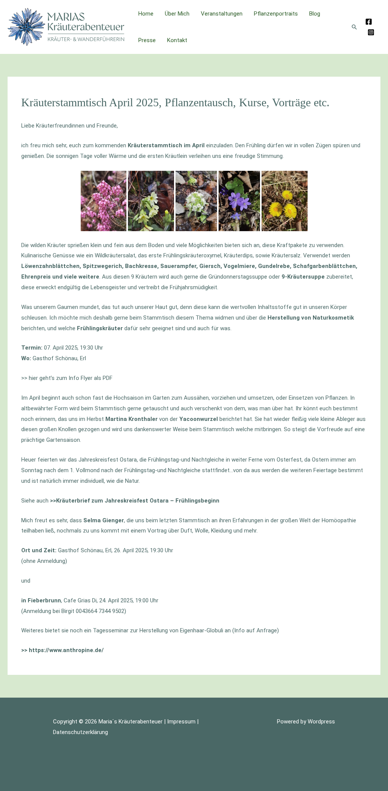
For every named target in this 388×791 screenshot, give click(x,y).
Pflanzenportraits (276, 13)
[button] (354, 27)
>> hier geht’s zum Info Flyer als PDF (67, 378)
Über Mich (177, 13)
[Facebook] (368, 21)
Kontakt (177, 40)
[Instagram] (371, 32)
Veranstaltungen (221, 13)
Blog (314, 13)
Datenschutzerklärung (80, 732)
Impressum (181, 721)
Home (145, 13)
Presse (147, 40)
